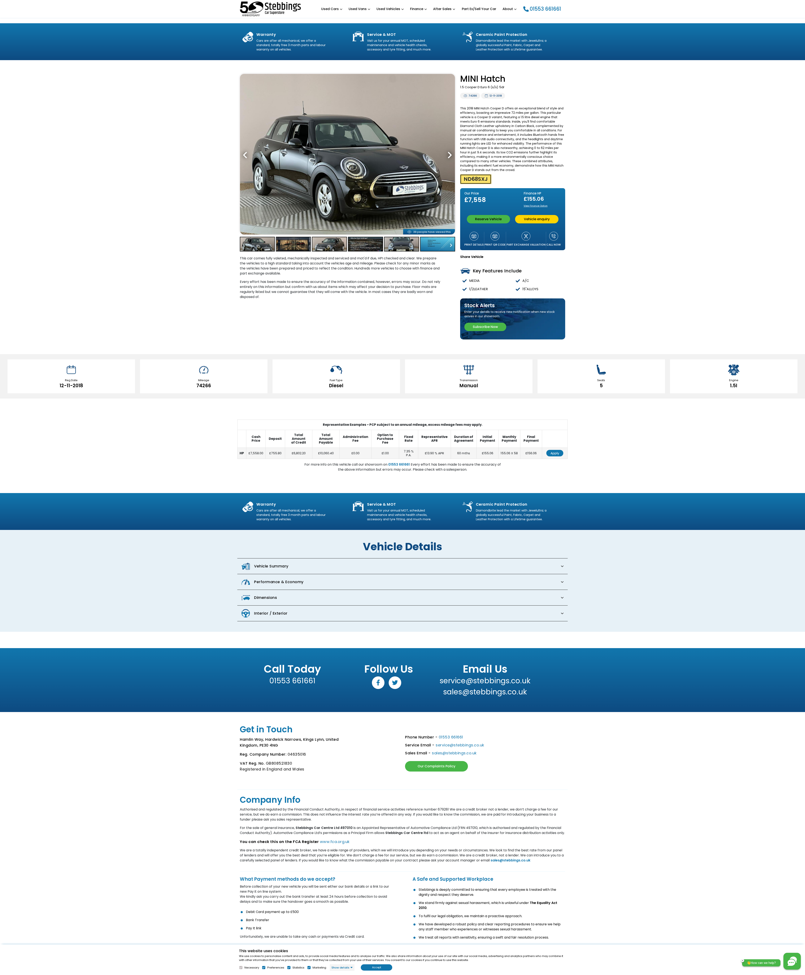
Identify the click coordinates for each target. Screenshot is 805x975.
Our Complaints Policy (436, 766)
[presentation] (245, 155)
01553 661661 (545, 8)
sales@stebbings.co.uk (485, 692)
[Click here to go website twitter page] (395, 682)
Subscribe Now (485, 326)
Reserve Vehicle (488, 219)
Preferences (275, 967)
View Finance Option (536, 205)
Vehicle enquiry (537, 219)
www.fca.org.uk (335, 841)
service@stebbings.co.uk (485, 681)
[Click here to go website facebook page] (378, 682)
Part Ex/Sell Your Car (479, 9)
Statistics (298, 967)
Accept (376, 967)
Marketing (319, 967)
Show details (340, 968)
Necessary (251, 967)
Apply (555, 453)
